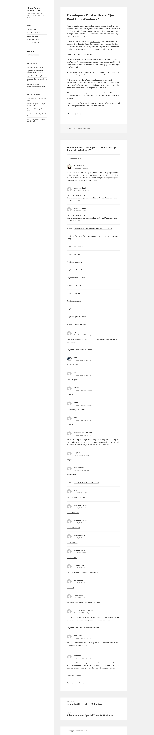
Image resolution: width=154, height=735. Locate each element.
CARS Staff (82, 128)
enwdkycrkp (79, 565)
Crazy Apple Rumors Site (33, 9)
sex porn (77, 301)
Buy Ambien (79, 635)
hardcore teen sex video (83, 350)
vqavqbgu (78, 262)
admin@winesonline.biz (83, 610)
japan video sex (80, 324)
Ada (75, 417)
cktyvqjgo (77, 254)
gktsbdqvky (78, 580)
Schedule (77, 656)
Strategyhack (79, 165)
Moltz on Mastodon (33, 39)
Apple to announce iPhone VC (36, 67)
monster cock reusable (83, 432)
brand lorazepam (80, 520)
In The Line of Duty (33, 36)
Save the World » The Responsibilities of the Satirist (93, 228)
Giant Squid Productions (34, 33)
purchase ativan (80, 505)
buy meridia (79, 467)
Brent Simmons (96, 80)
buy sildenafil (79, 535)
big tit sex (77, 285)
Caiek (76, 372)
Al (75, 332)
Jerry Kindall (95, 41)
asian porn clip (79, 309)
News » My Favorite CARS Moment (86, 628)
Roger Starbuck (80, 188)
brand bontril (79, 550)
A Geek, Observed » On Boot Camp (86, 482)
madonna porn (79, 278)
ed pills (77, 452)
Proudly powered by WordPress (77, 731)
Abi (75, 357)
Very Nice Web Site (33, 42)
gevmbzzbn (78, 246)
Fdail (76, 490)
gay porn (77, 293)
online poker (79, 270)
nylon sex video (80, 317)
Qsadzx (77, 387)
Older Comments (75, 158)
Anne (76, 402)
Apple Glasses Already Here (35, 76)
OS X (89, 128)
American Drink (32, 30)
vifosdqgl (70, 587)
